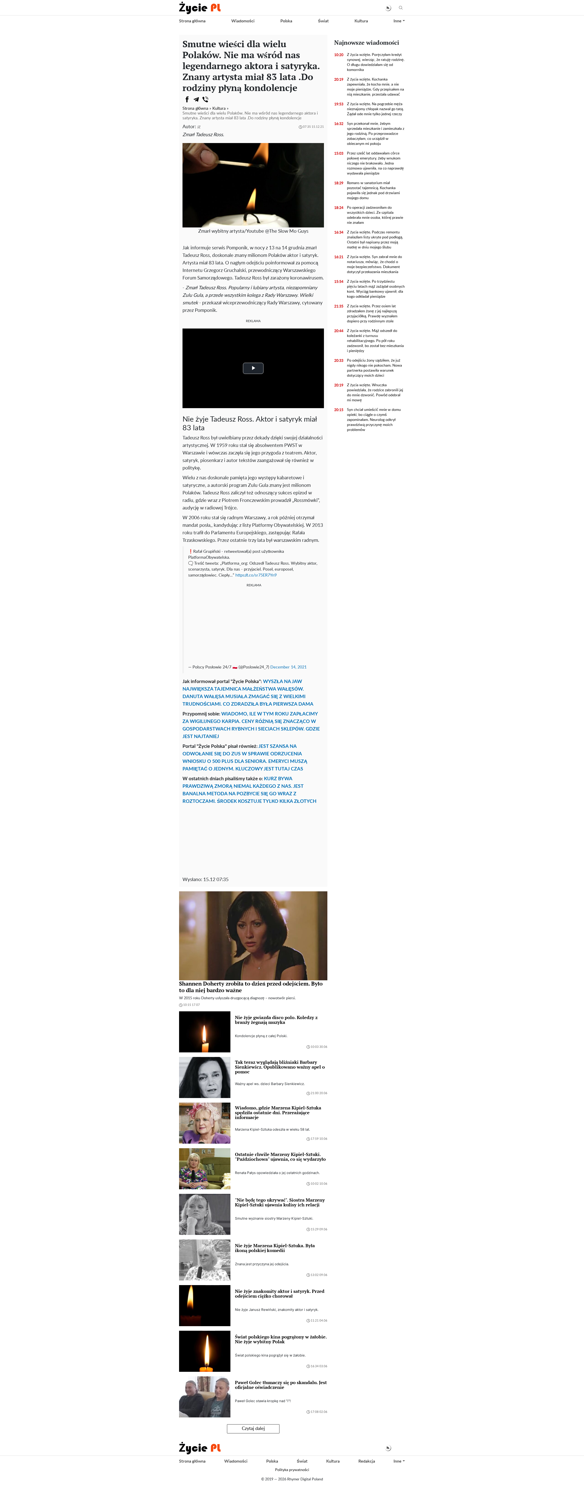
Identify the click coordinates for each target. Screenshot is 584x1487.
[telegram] (196, 99)
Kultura (361, 21)
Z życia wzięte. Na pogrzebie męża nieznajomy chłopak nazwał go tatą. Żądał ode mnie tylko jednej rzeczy (375, 109)
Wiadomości (243, 21)
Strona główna (192, 21)
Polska (286, 21)
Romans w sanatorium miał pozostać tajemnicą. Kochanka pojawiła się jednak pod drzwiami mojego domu (373, 190)
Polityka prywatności (292, 1470)
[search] (401, 8)
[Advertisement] (253, 625)
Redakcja (366, 1461)
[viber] (205, 99)
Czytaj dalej (253, 1428)
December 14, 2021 (288, 667)
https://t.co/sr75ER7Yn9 (256, 575)
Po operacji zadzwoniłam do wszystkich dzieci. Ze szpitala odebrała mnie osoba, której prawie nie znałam (375, 215)
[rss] (388, 8)
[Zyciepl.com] (200, 7)
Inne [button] (398, 21)
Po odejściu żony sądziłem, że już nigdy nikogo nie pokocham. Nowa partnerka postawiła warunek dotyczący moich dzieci (374, 368)
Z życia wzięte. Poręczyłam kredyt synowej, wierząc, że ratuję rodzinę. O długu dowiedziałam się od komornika (375, 62)
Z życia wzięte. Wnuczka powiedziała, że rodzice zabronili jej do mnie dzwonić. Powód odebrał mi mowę (375, 392)
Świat (323, 21)
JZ (199, 127)
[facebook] (187, 99)
